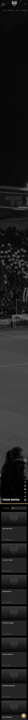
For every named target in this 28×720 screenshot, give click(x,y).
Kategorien (6, 508)
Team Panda (10, 10)
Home (5, 10)
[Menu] (3, 4)
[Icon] (25, 4)
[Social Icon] (25, 483)
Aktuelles (17, 10)
